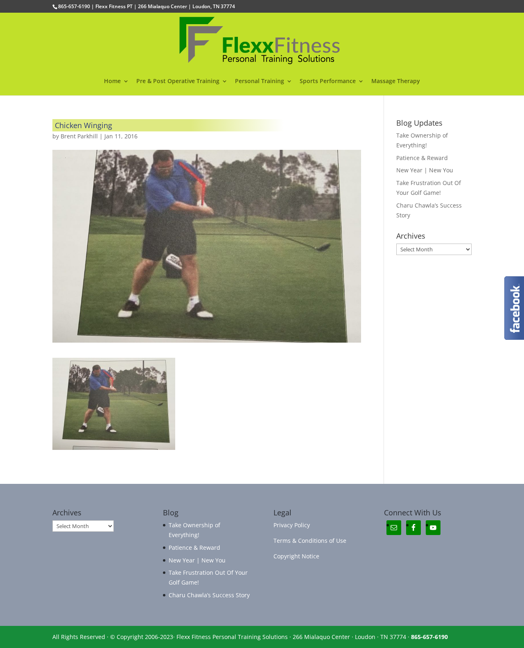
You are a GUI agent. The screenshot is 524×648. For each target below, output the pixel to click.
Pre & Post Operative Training (177, 81)
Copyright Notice (296, 556)
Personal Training (259, 81)
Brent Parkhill (79, 136)
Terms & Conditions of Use (309, 540)
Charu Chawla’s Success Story (209, 595)
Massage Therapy (395, 81)
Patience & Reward (422, 158)
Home (112, 81)
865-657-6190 (429, 637)
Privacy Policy (291, 525)
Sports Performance (328, 81)
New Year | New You (424, 170)
